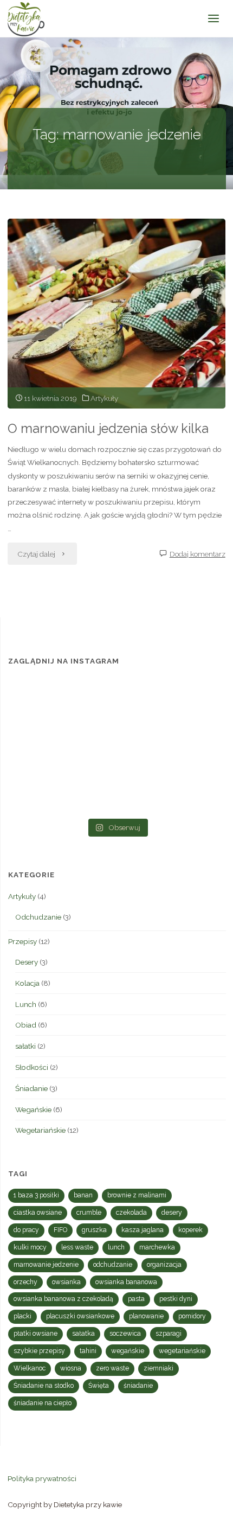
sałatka (83, 1333)
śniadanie (138, 1385)
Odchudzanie (38, 917)
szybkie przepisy (39, 1351)
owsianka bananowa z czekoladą (63, 1299)
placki (22, 1316)
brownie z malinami (136, 1195)
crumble (88, 1212)
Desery (26, 962)
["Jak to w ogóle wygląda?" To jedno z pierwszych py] (116, 789)
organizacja (164, 1264)
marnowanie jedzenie (46, 1264)
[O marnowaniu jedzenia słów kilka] (116, 314)
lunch (116, 1247)
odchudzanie (112, 1264)
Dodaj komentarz (197, 554)
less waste (77, 1247)
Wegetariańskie (40, 1130)
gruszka (94, 1230)
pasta (136, 1299)
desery (171, 1212)
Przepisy (22, 941)
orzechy (25, 1282)
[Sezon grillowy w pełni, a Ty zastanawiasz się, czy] (42, 789)
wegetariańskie (182, 1351)
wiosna (70, 1368)
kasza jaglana (142, 1230)
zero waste (112, 1368)
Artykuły (104, 398)
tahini (88, 1351)
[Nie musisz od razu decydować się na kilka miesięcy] (116, 702)
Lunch (25, 1004)
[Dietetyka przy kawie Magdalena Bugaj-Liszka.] (26, 18)
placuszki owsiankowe (80, 1316)
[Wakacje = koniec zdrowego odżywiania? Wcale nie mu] (191, 789)
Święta (98, 1385)
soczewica (125, 1333)
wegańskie (127, 1351)
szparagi (169, 1333)
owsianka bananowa (126, 1282)
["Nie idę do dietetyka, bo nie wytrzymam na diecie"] (42, 702)
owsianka (66, 1282)
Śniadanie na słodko (44, 1385)
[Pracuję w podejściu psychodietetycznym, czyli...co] (191, 745)
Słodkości (31, 1067)
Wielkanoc (30, 1368)
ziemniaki (158, 1368)
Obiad (25, 1025)
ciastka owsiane (38, 1212)
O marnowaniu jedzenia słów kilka (108, 428)
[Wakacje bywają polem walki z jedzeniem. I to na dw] (116, 745)
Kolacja (27, 983)
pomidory (192, 1316)
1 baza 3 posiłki (36, 1195)
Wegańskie (33, 1109)
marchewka (157, 1247)
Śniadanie (31, 1088)
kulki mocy (30, 1247)
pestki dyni (175, 1299)
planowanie (146, 1316)
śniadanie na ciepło (43, 1403)
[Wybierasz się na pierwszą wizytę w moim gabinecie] (42, 745)
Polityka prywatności (42, 1478)
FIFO (60, 1230)
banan (83, 1195)
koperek (190, 1230)
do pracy (26, 1230)
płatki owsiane (35, 1333)
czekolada (131, 1212)
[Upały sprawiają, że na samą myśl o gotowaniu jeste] (191, 702)
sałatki (25, 1046)
